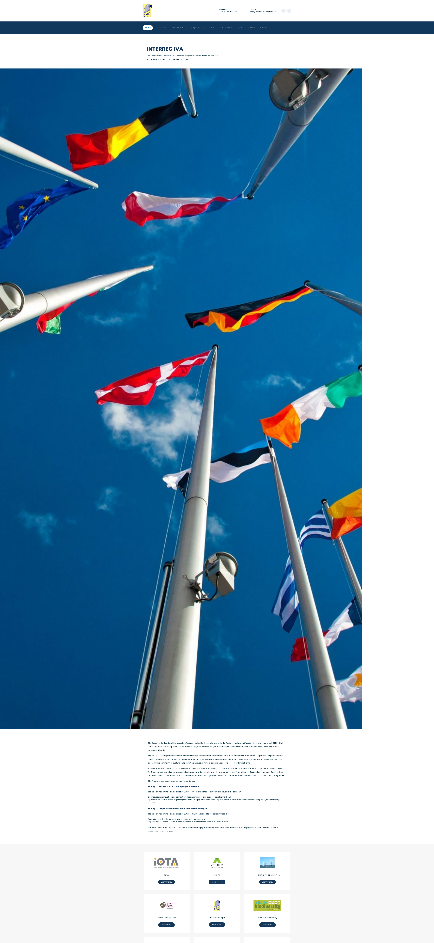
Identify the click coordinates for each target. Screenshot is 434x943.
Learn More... (166, 882)
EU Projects (194, 27)
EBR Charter (177, 27)
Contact (264, 27)
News (240, 27)
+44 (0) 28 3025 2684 (229, 12)
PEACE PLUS (209, 27)
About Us (162, 27)
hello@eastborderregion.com (263, 12)
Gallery (251, 27)
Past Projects (226, 27)
